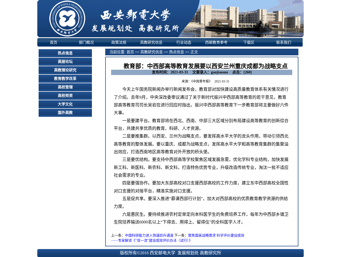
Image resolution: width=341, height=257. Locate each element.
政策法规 (118, 42)
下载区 (248, 42)
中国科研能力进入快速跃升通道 (149, 235)
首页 (53, 42)
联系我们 (283, 42)
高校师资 (65, 96)
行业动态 (183, 42)
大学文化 (65, 104)
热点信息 (65, 53)
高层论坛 (65, 62)
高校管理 (65, 87)
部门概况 (86, 42)
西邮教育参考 (216, 42)
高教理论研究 (65, 70)
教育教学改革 (65, 79)
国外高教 (65, 113)
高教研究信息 (151, 42)
